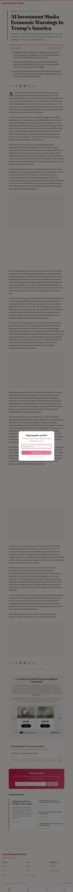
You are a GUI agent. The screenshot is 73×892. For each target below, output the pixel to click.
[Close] (51, 434)
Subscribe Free (36, 453)
